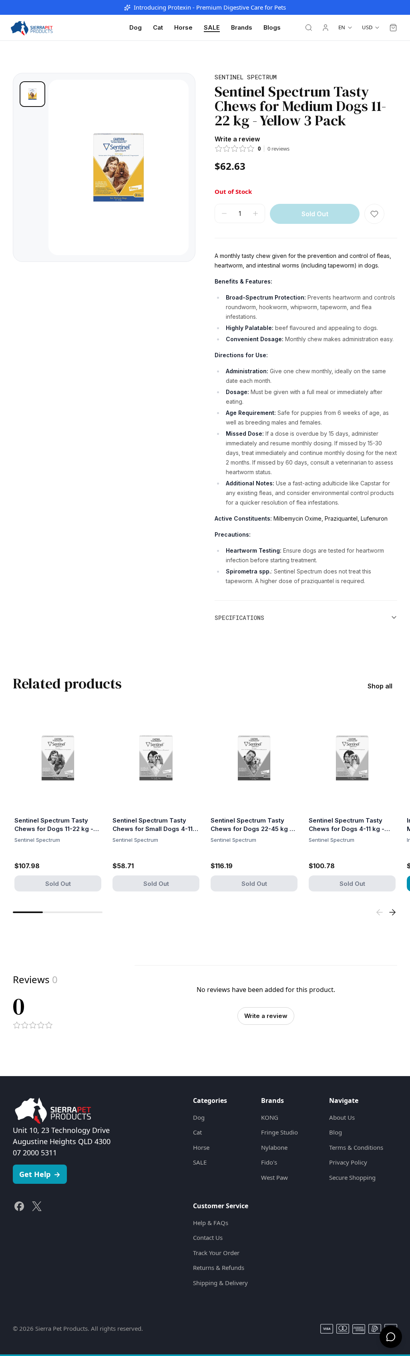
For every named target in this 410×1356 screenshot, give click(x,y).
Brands (241, 27)
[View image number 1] (32, 94)
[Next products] (392, 912)
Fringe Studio (279, 1132)
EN (341, 27)
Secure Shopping (352, 1177)
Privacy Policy (348, 1162)
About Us (342, 1117)
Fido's (269, 1162)
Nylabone (274, 1147)
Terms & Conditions (356, 1147)
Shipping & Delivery (220, 1283)
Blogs (272, 27)
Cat (158, 27)
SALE (212, 27)
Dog (135, 27)
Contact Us (208, 1237)
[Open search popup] (308, 27)
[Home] (32, 28)
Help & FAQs (210, 1223)
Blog (335, 1132)
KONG (269, 1117)
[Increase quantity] (255, 213)
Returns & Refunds (218, 1267)
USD (367, 27)
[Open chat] (391, 1337)
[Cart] (393, 27)
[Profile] (325, 27)
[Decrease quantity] (224, 213)
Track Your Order (216, 1253)
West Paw (274, 1177)
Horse (183, 27)
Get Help (39, 1174)
